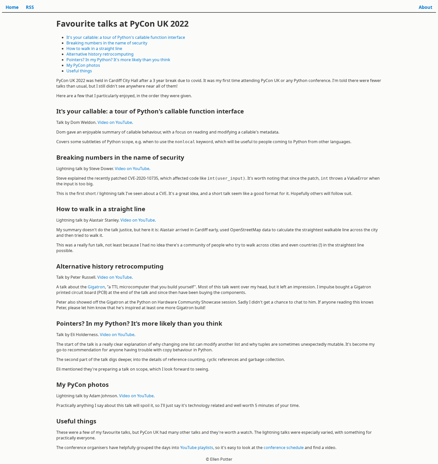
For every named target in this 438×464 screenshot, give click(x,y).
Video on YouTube (115, 122)
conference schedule (284, 447)
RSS (30, 7)
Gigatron (96, 287)
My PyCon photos (83, 65)
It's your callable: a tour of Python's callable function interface (125, 37)
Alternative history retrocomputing (100, 54)
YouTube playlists (196, 447)
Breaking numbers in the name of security (106, 43)
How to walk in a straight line (94, 48)
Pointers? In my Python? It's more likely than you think (118, 59)
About (425, 7)
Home (12, 7)
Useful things (79, 71)
